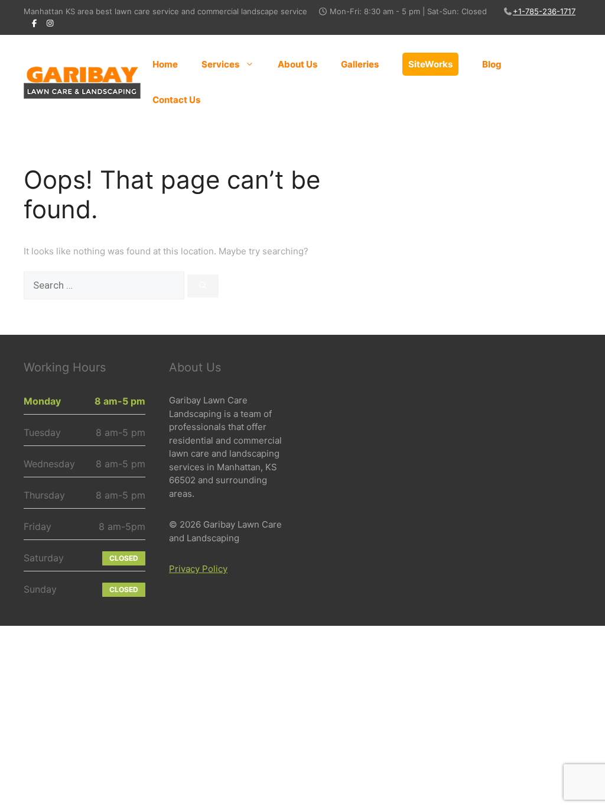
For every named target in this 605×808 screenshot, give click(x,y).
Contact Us (176, 99)
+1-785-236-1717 (544, 11)
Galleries (360, 64)
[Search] (203, 286)
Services (220, 64)
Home (165, 64)
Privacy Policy (198, 568)
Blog (492, 64)
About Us (297, 64)
